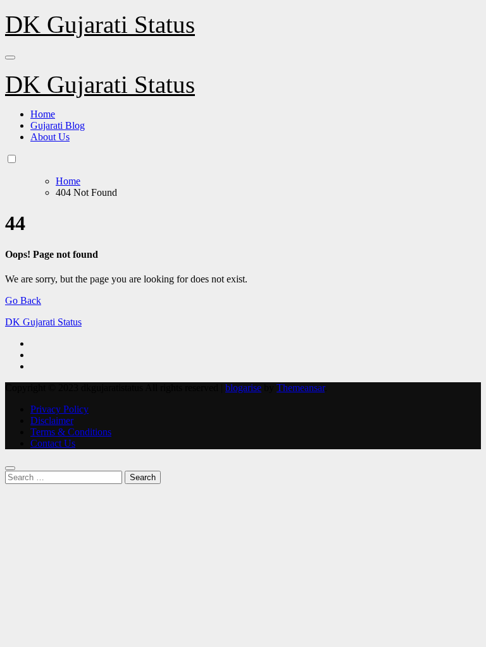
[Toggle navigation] (10, 57)
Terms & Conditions (70, 431)
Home (42, 114)
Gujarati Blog (57, 125)
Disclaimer (51, 420)
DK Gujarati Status (100, 24)
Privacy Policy (59, 409)
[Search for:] (65, 476)
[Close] (10, 468)
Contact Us (52, 443)
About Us (50, 136)
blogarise (243, 387)
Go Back (23, 300)
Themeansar (301, 387)
